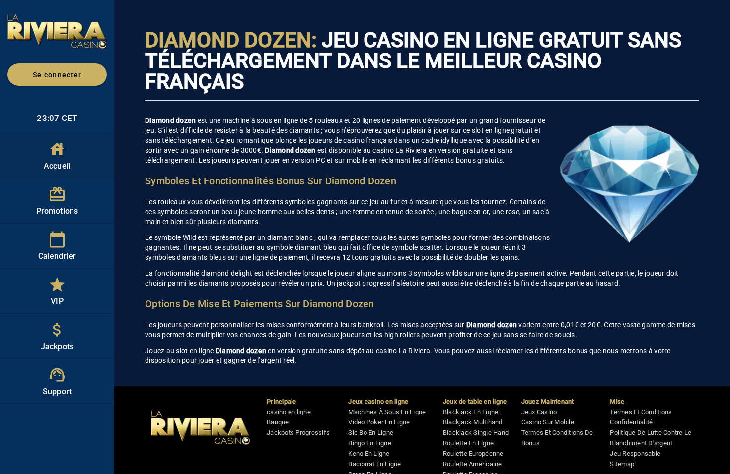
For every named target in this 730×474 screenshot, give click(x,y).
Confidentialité (631, 422)
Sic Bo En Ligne (370, 432)
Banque (278, 422)
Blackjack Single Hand (476, 432)
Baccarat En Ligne (374, 464)
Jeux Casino (539, 411)
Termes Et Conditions (641, 411)
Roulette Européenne (473, 453)
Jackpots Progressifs (298, 432)
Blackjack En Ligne (471, 411)
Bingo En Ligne (369, 443)
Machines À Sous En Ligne (387, 411)
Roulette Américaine (472, 464)
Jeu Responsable (635, 453)
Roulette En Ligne (468, 443)
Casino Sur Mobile (547, 422)
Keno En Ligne (368, 453)
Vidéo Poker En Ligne (379, 422)
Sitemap (622, 464)
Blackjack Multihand (473, 422)
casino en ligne (289, 411)
